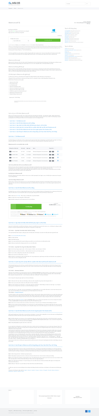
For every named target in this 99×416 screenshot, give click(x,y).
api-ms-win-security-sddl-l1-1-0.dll (70, 50)
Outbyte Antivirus (19, 292)
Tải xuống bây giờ (48, 40)
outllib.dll (66, 48)
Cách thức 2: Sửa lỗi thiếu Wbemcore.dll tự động (22, 123)
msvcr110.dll (67, 39)
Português (45, 370)
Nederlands (11, 371)
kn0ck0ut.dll (67, 52)
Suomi (23, 371)
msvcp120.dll (67, 38)
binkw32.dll (66, 37)
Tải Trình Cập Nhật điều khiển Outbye (19, 235)
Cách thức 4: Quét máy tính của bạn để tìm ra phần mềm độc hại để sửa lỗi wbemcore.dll (33, 127)
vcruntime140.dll (67, 30)
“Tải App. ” (19, 195)
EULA (34, 44)
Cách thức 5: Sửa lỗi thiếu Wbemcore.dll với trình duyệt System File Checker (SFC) (31, 129)
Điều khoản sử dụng (17, 410)
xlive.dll (66, 34)
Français (37, 370)
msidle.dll (66, 55)
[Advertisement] (49, 16)
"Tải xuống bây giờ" (15, 46)
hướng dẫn (23, 44)
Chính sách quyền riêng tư (39, 44)
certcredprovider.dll (68, 53)
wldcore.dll (66, 42)
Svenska (19, 371)
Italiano (41, 370)
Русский (49, 370)
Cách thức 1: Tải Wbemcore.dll (17, 121)
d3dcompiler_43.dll (68, 33)
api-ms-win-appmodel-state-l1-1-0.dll (71, 56)
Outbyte (17, 44)
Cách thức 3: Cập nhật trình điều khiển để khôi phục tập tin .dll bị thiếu (28, 125)
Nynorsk (15, 371)
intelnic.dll (66, 60)
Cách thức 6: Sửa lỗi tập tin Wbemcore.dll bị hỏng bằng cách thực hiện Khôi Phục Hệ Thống (33, 131)
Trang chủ (10, 410)
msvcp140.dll (67, 32)
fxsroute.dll (66, 57)
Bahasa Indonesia (55, 370)
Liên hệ (35, 410)
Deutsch (29, 370)
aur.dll (66, 51)
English (25, 370)
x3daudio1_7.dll (67, 41)
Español (33, 370)
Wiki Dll (10, 390)
